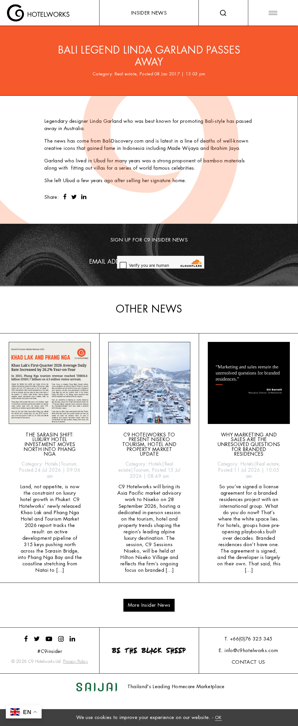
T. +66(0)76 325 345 (248, 638)
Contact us (248, 662)
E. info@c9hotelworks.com (248, 650)
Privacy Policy (75, 661)
